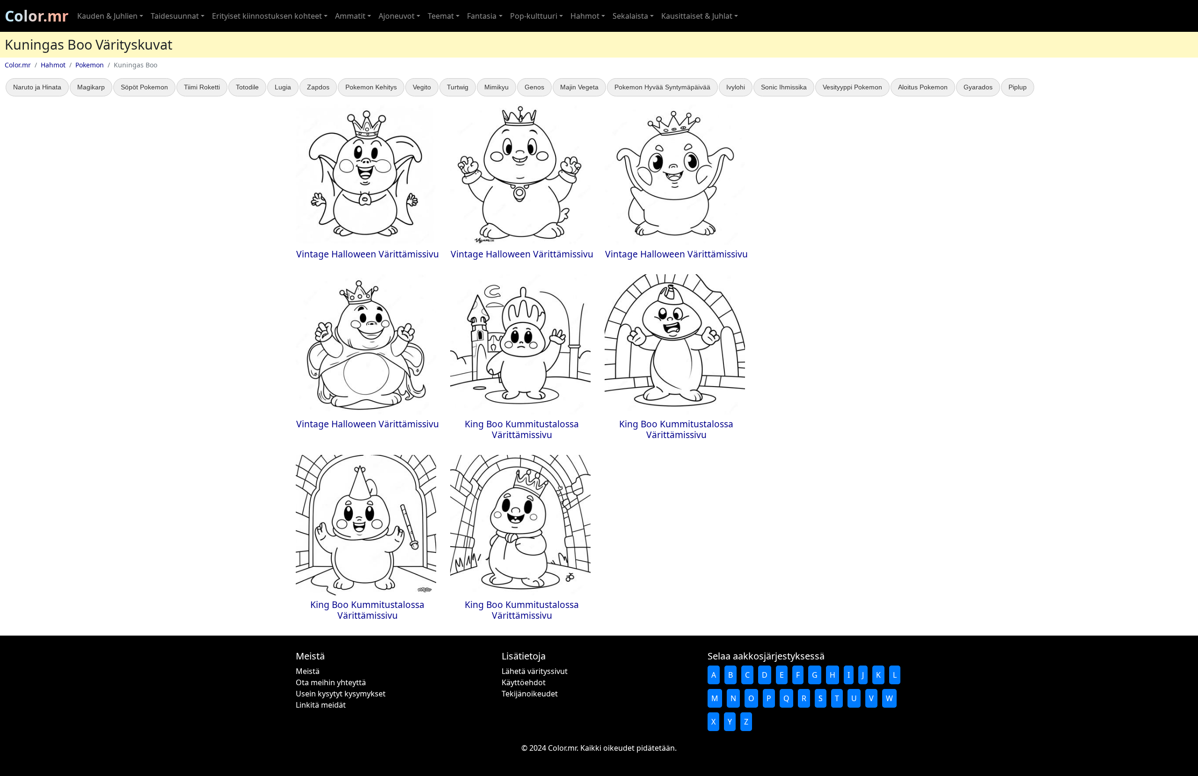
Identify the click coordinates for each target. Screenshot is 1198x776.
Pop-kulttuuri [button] (533, 16)
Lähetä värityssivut (535, 671)
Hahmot (53, 64)
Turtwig (457, 87)
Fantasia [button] (482, 16)
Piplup (1017, 87)
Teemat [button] (441, 16)
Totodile (247, 87)
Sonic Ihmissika (784, 87)
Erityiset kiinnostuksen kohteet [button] (267, 16)
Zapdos (318, 87)
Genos (534, 87)
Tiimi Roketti (202, 87)
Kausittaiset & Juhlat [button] (696, 16)
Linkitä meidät (321, 705)
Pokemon (89, 64)
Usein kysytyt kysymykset (341, 693)
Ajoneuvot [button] (397, 16)
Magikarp (91, 87)
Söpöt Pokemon (144, 87)
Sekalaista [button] (630, 16)
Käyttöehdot (524, 682)
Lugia (283, 87)
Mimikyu (496, 87)
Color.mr (37, 16)
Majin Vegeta (579, 87)
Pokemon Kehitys (371, 87)
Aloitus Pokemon (923, 87)
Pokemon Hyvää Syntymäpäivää (662, 87)
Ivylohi (735, 87)
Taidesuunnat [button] (175, 16)
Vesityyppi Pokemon (852, 87)
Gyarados (978, 87)
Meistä (308, 671)
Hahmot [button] (584, 16)
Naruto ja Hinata (37, 87)
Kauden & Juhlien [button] (107, 16)
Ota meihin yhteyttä (331, 682)
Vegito (422, 87)
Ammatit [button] (350, 16)
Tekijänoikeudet (530, 693)
